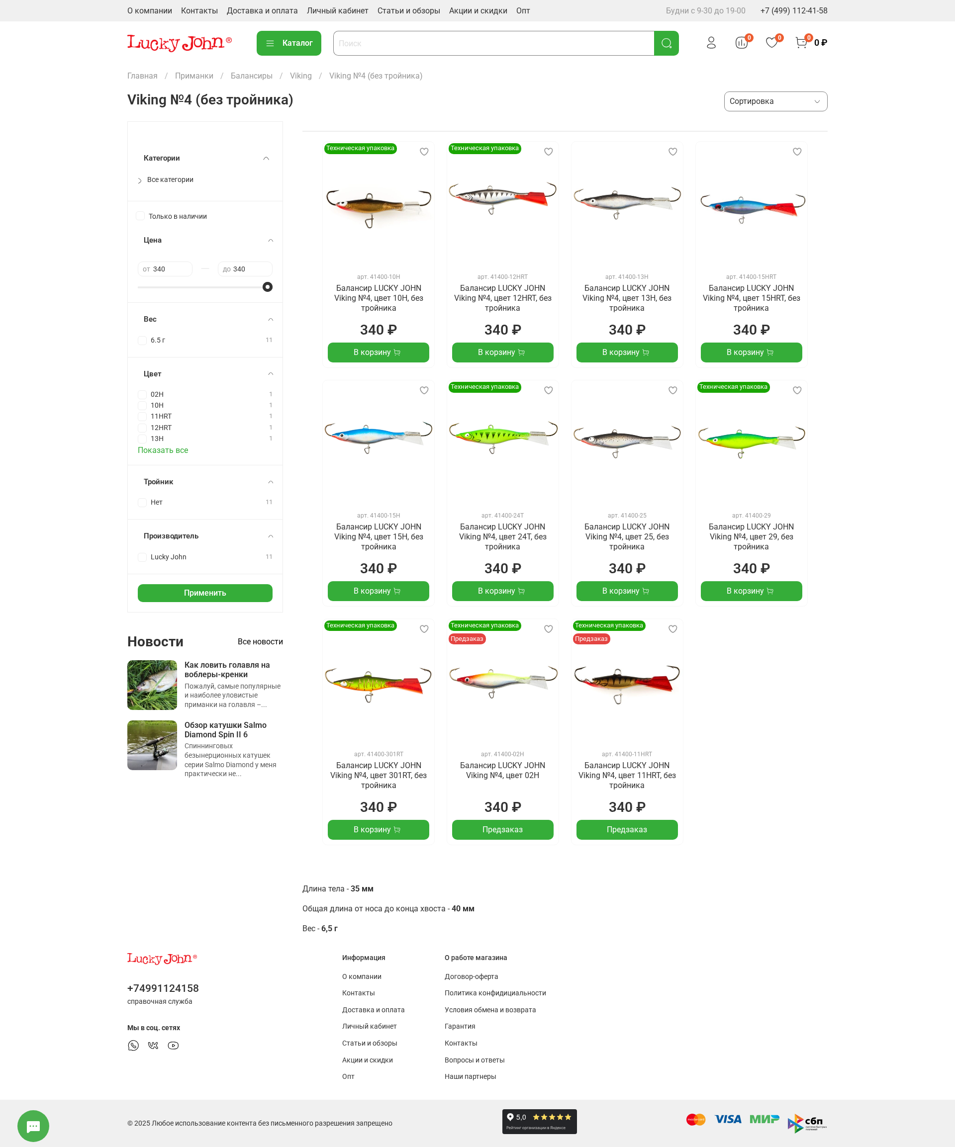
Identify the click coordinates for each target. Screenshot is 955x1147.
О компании (149, 10)
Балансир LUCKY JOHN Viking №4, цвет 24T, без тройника (503, 536)
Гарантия (460, 1026)
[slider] (267, 286)
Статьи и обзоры (409, 10)
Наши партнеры (470, 1076)
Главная (142, 76)
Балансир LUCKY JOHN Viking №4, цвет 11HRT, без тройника (627, 775)
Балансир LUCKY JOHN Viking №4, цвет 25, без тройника (626, 536)
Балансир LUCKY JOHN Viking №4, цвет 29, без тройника (751, 536)
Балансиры (252, 76)
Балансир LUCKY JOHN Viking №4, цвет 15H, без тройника (378, 536)
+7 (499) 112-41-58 (794, 10)
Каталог (298, 43)
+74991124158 (163, 988)
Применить (205, 593)
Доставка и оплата (262, 10)
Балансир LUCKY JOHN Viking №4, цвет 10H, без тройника (378, 298)
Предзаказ (502, 829)
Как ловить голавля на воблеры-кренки (227, 669)
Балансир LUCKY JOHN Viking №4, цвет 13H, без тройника (626, 298)
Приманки (194, 76)
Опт (523, 10)
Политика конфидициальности (495, 993)
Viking (301, 76)
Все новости (260, 641)
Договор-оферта (471, 976)
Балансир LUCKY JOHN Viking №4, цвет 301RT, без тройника (378, 775)
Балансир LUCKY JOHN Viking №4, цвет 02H (502, 770)
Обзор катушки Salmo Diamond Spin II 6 (226, 729)
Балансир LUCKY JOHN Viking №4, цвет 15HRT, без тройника (751, 298)
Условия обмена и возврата (490, 1010)
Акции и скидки (478, 10)
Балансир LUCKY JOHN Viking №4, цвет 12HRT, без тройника (503, 298)
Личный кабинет (338, 10)
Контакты (199, 10)
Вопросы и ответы (475, 1060)
